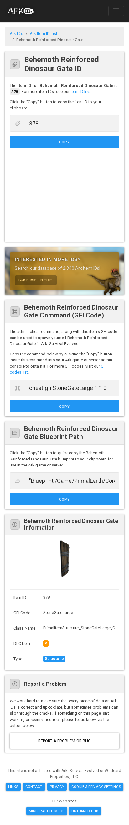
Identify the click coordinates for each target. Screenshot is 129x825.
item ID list (80, 91)
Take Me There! (36, 280)
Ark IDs (16, 33)
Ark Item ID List (44, 33)
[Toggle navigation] (116, 11)
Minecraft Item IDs (46, 811)
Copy (64, 142)
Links (13, 787)
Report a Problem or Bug (64, 740)
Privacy (57, 787)
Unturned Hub (84, 811)
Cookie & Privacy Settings (96, 787)
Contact (34, 787)
